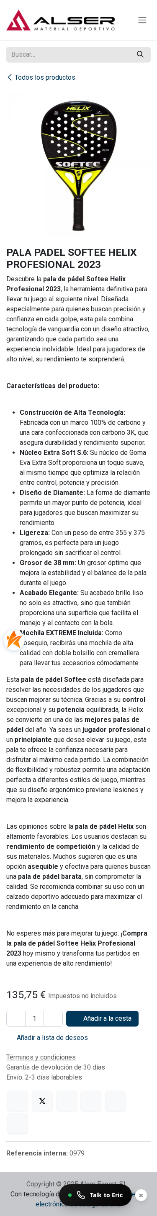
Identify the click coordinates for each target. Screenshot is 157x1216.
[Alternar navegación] (142, 20)
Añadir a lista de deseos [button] (51, 1038)
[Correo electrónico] (18, 1123)
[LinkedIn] (67, 1101)
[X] (42, 1101)
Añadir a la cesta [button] (106, 1018)
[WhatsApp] (91, 1101)
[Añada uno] (53, 1019)
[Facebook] (18, 1101)
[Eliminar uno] (16, 1019)
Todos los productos (45, 77)
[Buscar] (140, 55)
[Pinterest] (116, 1101)
